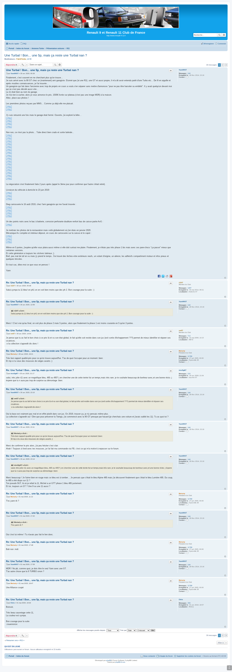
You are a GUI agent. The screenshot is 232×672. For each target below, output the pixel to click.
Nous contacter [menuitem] (149, 656)
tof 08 (29, 59)
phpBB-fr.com (120, 662)
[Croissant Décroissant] (143, 630)
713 (189, 336)
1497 (189, 288)
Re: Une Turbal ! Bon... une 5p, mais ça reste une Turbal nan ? (40, 282)
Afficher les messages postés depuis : (92, 630)
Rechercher (219, 35)
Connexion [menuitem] (222, 44)
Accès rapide (14, 44)
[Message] (7, 73)
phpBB (108, 660)
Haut (225, 278)
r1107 (181, 282)
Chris (181, 599)
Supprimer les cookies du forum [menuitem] (189, 656)
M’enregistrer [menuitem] (209, 44)
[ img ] (9, 106)
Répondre (10, 64)
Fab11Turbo (21, 59)
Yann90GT (183, 70)
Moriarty (182, 351)
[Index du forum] (116, 26)
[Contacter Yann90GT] (187, 77)
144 (189, 73)
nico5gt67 (182, 370)
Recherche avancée (224, 35)
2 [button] (222, 65)
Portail (11, 48)
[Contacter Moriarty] (187, 362)
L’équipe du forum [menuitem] (166, 656)
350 (189, 603)
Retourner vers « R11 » (15, 640)
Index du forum (22, 656)
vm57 (181, 330)
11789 (190, 356)
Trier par (123, 630)
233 (189, 374)
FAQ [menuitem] (24, 44)
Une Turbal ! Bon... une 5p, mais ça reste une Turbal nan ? (45, 55)
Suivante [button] (226, 65)
